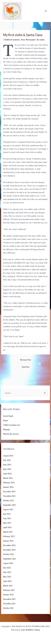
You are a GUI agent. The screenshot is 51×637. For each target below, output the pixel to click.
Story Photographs (28, 39)
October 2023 (8, 500)
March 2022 (8, 585)
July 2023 (7, 514)
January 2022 (8, 594)
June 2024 (7, 464)
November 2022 (9, 549)
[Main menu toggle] (46, 11)
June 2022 (7, 572)
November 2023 (9, 496)
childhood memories (12, 39)
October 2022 (8, 554)
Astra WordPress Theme (30, 629)
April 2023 (7, 527)
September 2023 (9, 505)
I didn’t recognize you (11, 425)
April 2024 (7, 473)
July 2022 (7, 567)
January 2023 (8, 540)
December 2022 (9, 545)
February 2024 (9, 482)
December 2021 (9, 599)
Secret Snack (8, 416)
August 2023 (8, 509)
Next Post (25, 366)
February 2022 (9, 590)
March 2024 (8, 478)
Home (5, 420)
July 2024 (7, 460)
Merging (6, 429)
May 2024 (7, 469)
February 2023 (9, 536)
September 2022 (9, 558)
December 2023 (9, 491)
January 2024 (8, 487)
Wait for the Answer (11, 433)
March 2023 (8, 531)
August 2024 (8, 455)
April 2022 (7, 581)
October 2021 (8, 608)
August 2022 (8, 563)
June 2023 (7, 518)
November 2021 (9, 603)
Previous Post (25, 359)
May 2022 (7, 576)
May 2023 (7, 522)
